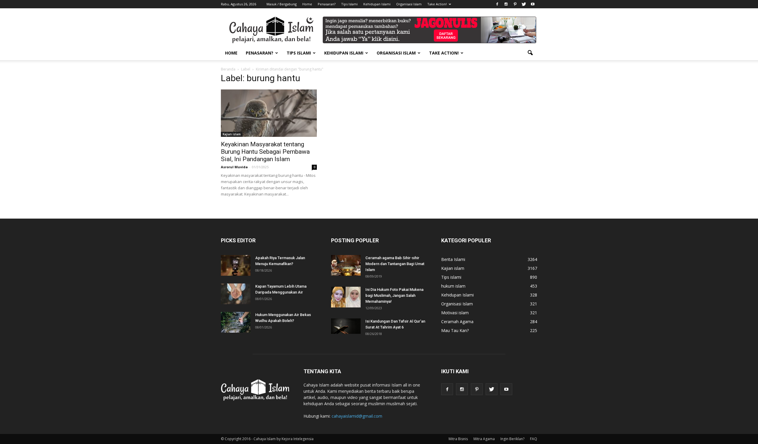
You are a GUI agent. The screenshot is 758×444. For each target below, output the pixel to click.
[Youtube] (532, 4)
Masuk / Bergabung (281, 4)
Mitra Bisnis (458, 438)
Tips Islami (349, 4)
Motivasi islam (455, 312)
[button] (530, 53)
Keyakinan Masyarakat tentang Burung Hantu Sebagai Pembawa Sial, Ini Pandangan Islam (265, 152)
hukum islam (453, 286)
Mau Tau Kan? (455, 330)
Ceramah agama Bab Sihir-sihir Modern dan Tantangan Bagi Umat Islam (394, 264)
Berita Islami (453, 259)
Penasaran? (326, 4)
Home (307, 4)
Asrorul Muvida (234, 167)
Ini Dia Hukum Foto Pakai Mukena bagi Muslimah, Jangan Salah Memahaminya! (394, 295)
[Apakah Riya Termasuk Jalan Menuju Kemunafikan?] (235, 265)
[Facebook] (497, 4)
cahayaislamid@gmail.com (357, 416)
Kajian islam (232, 134)
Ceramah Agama (457, 321)
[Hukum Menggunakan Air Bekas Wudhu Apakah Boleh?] (235, 322)
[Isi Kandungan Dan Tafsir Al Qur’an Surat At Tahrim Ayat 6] (346, 326)
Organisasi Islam (409, 4)
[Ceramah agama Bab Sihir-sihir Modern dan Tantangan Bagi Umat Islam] (346, 265)
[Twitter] (523, 4)
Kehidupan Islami (377, 4)
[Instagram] (506, 4)
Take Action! (437, 4)
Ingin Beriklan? (512, 438)
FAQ (533, 438)
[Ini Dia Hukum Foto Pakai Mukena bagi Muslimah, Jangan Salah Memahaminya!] (346, 297)
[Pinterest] (514, 4)
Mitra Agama (484, 438)
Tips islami (451, 277)
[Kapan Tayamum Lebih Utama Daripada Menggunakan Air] (235, 293)
